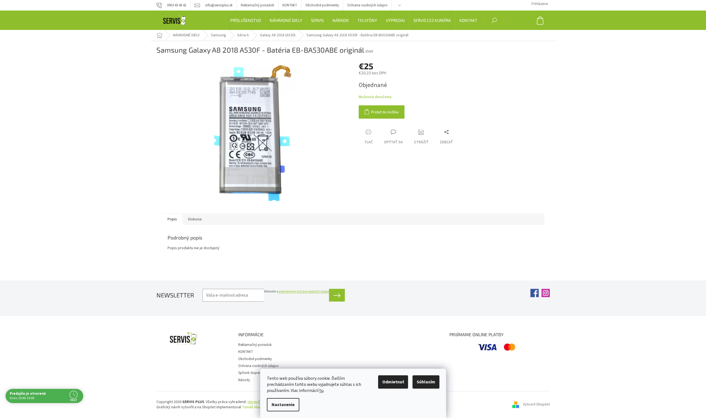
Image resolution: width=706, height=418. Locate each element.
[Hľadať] (494, 20)
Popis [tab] (172, 219)
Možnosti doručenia (375, 97)
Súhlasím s (296, 291)
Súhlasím (426, 382)
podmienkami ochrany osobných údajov (304, 291)
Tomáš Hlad (251, 407)
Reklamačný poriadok (257, 5)
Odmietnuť (393, 382)
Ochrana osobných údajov (367, 5)
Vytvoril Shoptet (536, 404)
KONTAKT (289, 5)
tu (321, 391)
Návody (244, 380)
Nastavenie (283, 405)
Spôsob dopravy (250, 372)
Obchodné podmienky (322, 5)
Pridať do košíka (385, 111)
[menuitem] (245, 20)
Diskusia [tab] (195, 219)
